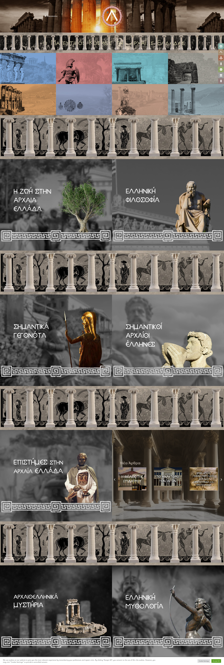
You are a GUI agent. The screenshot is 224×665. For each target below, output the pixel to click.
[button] (114, 479)
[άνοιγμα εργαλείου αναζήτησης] (180, 16)
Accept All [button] (216, 661)
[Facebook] (171, 16)
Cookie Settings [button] (204, 661)
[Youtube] (175, 16)
